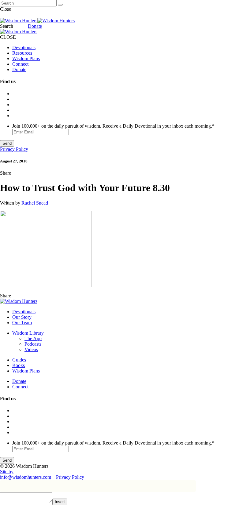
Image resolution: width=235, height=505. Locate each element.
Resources (22, 53)
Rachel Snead (34, 202)
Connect (20, 64)
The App (33, 338)
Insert (60, 502)
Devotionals (23, 47)
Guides (19, 359)
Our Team (22, 322)
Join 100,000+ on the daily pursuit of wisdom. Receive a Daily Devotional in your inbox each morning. (113, 126)
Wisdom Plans (26, 58)
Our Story (22, 317)
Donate (35, 26)
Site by (6, 471)
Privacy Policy (14, 149)
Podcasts (32, 344)
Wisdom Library (28, 333)
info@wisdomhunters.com (25, 477)
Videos (31, 349)
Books (18, 365)
